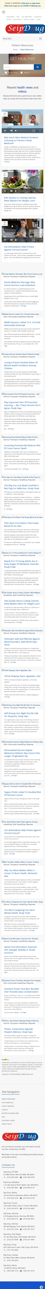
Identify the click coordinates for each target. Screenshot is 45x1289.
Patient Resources (8, 1099)
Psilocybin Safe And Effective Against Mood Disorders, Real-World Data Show (22, 641)
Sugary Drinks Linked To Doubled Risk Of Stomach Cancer (22, 793)
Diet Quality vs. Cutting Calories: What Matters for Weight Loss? (20, 199)
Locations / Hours (8, 1120)
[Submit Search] (38, 67)
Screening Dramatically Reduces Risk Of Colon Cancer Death (22, 447)
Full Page (23, 306)
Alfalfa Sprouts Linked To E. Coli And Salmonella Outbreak (22, 324)
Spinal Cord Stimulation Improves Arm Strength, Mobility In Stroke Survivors (20, 949)
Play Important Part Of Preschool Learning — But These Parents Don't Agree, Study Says (22, 405)
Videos (26, 72)
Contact (5, 1110)
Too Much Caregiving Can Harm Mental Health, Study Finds (19, 911)
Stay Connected (7, 1102)
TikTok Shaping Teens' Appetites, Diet (22, 676)
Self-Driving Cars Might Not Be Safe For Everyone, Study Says (21, 715)
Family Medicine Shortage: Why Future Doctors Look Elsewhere (19, 284)
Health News (13, 72)
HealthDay (16, 1074)
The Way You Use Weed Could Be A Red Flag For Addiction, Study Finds (21, 487)
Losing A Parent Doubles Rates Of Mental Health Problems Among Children (21, 365)
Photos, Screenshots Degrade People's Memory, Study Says (18, 1030)
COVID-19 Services (8, 1106)
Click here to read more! (30, 3)
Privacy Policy (7, 1124)
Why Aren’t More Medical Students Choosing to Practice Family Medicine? (21, 140)
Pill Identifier (27, 17)
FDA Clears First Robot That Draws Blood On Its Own (21, 524)
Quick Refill (17, 19)
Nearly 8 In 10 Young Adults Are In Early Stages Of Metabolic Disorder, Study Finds (21, 564)
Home (15, 49)
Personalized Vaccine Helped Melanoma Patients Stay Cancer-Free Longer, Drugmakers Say (22, 753)
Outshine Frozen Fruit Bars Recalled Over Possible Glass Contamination (21, 990)
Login (38, 19)
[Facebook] (3, 12)
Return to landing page (10, 1113)
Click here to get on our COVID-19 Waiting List (22, 6)
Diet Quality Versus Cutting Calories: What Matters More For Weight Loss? (22, 602)
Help (18, 17)
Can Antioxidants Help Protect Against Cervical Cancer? (19, 248)
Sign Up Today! (29, 19)
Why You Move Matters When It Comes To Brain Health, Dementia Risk (20, 873)
